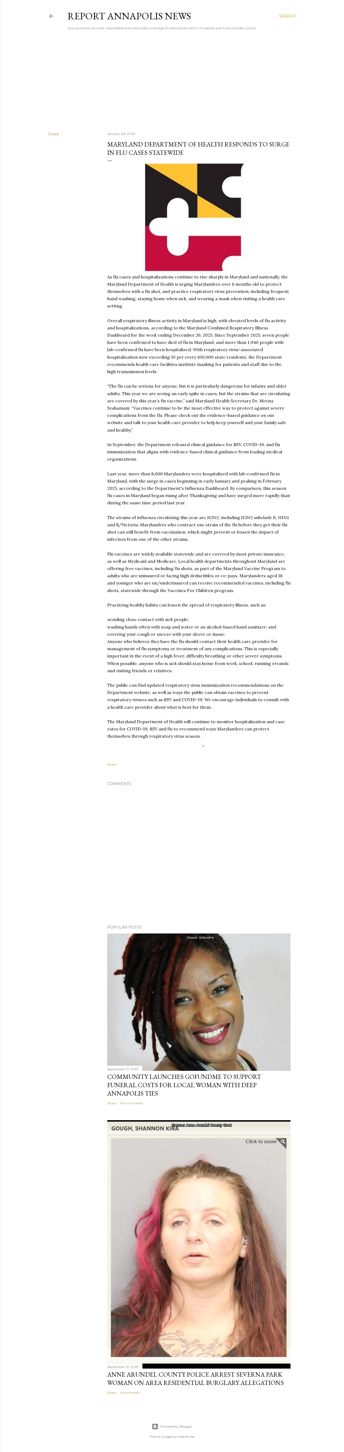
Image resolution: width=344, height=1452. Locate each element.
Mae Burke (186, 1437)
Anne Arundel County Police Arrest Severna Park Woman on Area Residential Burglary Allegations (195, 1378)
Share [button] (53, 134)
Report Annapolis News (129, 16)
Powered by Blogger (176, 1426)
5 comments (129, 1393)
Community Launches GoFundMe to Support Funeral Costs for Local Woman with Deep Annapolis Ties (184, 1084)
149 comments (131, 1103)
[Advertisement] (172, 80)
